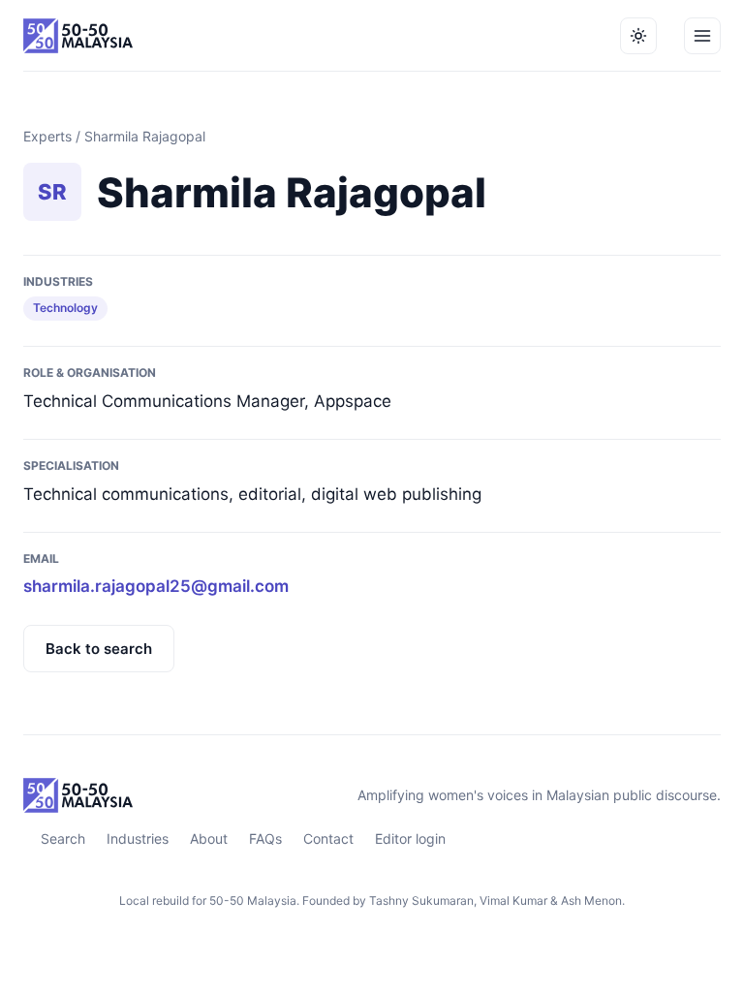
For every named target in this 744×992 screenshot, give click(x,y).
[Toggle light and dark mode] (638, 35)
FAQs (265, 838)
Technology (65, 307)
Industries (138, 838)
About (209, 838)
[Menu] (702, 35)
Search (63, 838)
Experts (47, 136)
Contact (328, 838)
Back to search (99, 648)
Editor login (410, 838)
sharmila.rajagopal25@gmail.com (156, 586)
